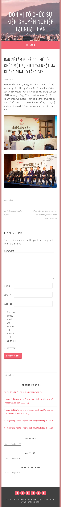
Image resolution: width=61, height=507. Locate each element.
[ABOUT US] (22, 493)
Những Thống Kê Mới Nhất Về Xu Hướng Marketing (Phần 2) (28, 420)
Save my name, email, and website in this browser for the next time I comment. (11, 330)
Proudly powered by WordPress (23, 499)
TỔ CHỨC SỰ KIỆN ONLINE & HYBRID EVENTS (22, 392)
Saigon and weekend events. (14, 213)
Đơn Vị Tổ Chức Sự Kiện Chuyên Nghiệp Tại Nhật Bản (30, 21)
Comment (9, 250)
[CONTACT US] (33, 493)
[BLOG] (27, 493)
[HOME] (17, 493)
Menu (32, 45)
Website (8, 303)
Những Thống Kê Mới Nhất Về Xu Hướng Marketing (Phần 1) (28, 427)
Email (7, 294)
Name (7, 285)
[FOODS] (38, 493)
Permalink (8, 200)
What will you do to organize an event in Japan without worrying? (45, 214)
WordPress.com (32, 502)
